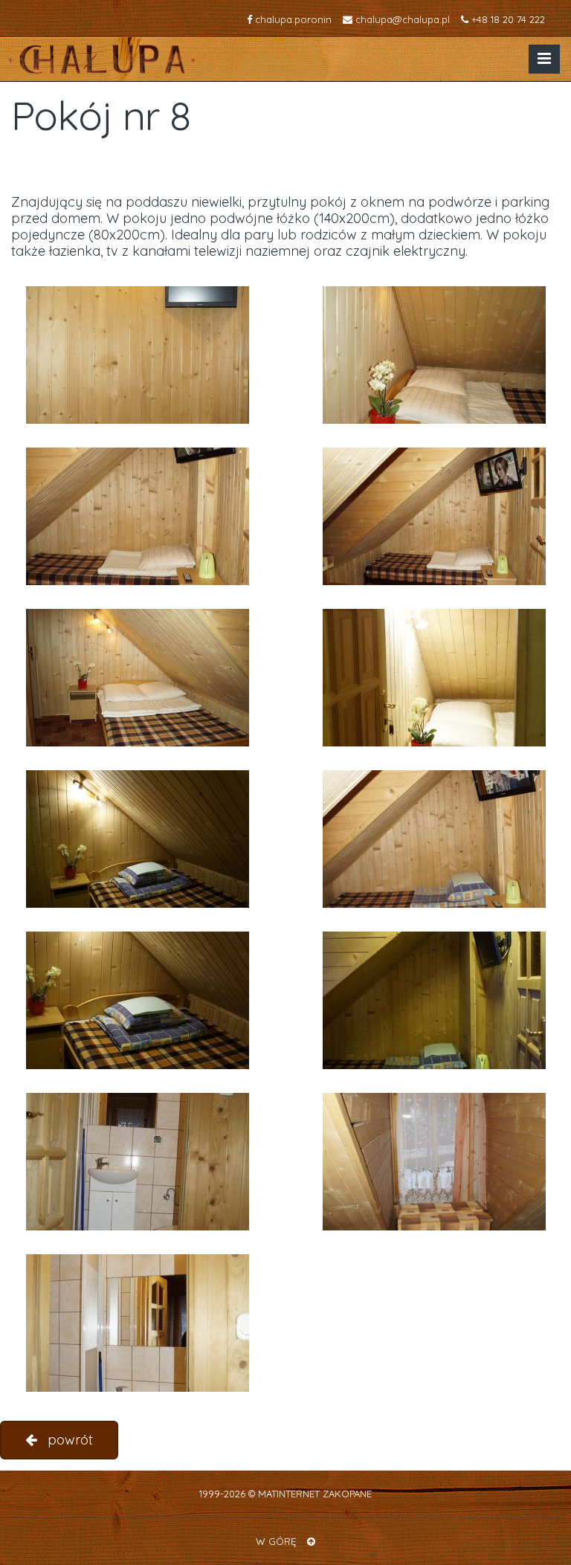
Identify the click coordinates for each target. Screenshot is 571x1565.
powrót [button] (68, 1439)
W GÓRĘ (278, 1541)
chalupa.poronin (292, 19)
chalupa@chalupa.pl (401, 19)
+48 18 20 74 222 (506, 19)
